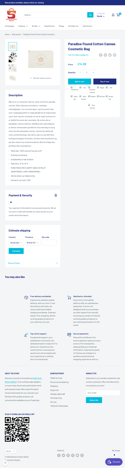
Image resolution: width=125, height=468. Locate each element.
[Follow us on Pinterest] (72, 455)
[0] (118, 14)
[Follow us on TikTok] (82, 455)
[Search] (90, 15)
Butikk (34, 26)
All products (16, 34)
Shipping (54, 386)
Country (12, 237)
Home (7, 34)
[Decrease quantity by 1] (80, 72)
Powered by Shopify (12, 460)
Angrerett (54, 390)
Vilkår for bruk (56, 378)
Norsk (8, 451)
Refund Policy (14, 263)
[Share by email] (114, 55)
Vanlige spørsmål (57, 394)
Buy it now (104, 81)
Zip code (45, 237)
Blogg (61, 26)
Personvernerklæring (59, 382)
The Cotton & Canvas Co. (78, 55)
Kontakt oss (73, 26)
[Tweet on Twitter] (110, 55)
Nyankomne (49, 26)
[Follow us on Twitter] (63, 455)
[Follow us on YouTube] (77, 455)
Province (29, 237)
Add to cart (79, 81)
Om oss (53, 402)
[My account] (113, 14)
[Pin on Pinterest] (105, 55)
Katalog (21, 26)
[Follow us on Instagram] (68, 455)
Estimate (16, 251)
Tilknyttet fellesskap (59, 406)
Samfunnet (87, 26)
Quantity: (72, 72)
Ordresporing (56, 398)
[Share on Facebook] (100, 55)
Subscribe (94, 400)
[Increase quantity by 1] (93, 72)
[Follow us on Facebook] (59, 455)
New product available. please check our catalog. (24, 2)
